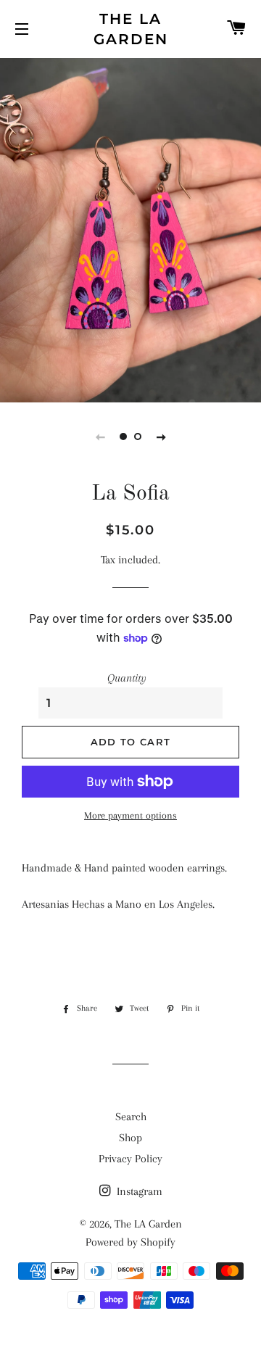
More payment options (130, 815)
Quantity (126, 677)
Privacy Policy (130, 1158)
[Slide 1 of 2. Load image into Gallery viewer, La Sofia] (123, 436)
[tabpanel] (130, 228)
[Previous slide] (100, 436)
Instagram (138, 1191)
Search (130, 1116)
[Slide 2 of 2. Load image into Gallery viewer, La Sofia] (137, 436)
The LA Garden (131, 29)
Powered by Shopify (130, 1242)
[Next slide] (161, 436)
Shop (130, 1137)
